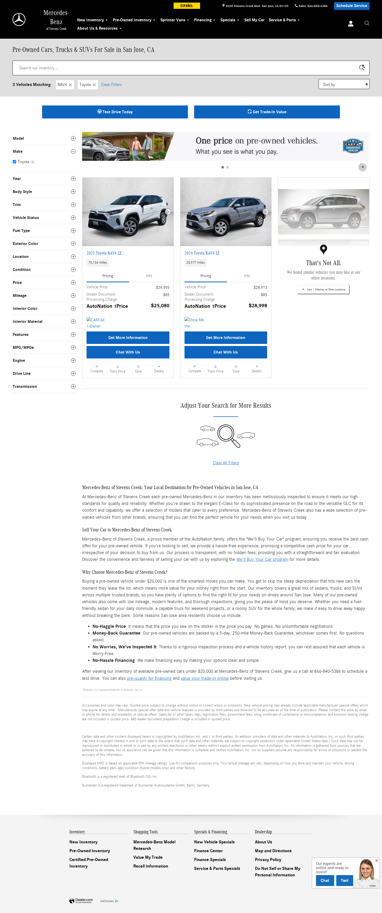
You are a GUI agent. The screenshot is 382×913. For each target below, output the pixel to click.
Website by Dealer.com (81, 901)
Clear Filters (111, 84)
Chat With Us (128, 352)
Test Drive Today (117, 112)
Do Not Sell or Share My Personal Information (277, 872)
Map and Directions (273, 851)
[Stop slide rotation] (363, 167)
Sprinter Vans (172, 20)
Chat (325, 880)
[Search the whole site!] (367, 23)
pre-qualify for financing (149, 678)
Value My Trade (148, 857)
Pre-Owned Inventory (132, 20)
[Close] (376, 861)
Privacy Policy (268, 859)
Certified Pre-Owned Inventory (88, 863)
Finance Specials (210, 859)
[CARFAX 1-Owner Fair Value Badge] (96, 323)
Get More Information (128, 337)
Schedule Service (351, 5)
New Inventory (90, 20)
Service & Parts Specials (217, 868)
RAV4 (62, 84)
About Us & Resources (97, 28)
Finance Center (208, 851)
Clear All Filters (226, 462)
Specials (227, 20)
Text (344, 880)
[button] (128, 263)
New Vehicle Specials (214, 842)
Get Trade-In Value (269, 112)
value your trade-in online (205, 678)
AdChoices (107, 901)
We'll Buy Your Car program (262, 559)
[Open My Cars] (349, 24)
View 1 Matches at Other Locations (326, 289)
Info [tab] (149, 276)
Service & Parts (282, 20)
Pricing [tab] (107, 276)
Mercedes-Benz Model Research (154, 845)
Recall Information (150, 866)
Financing (203, 20)
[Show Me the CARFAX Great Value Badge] (194, 323)
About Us (263, 842)
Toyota (85, 84)
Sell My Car (254, 20)
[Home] (19, 19)
